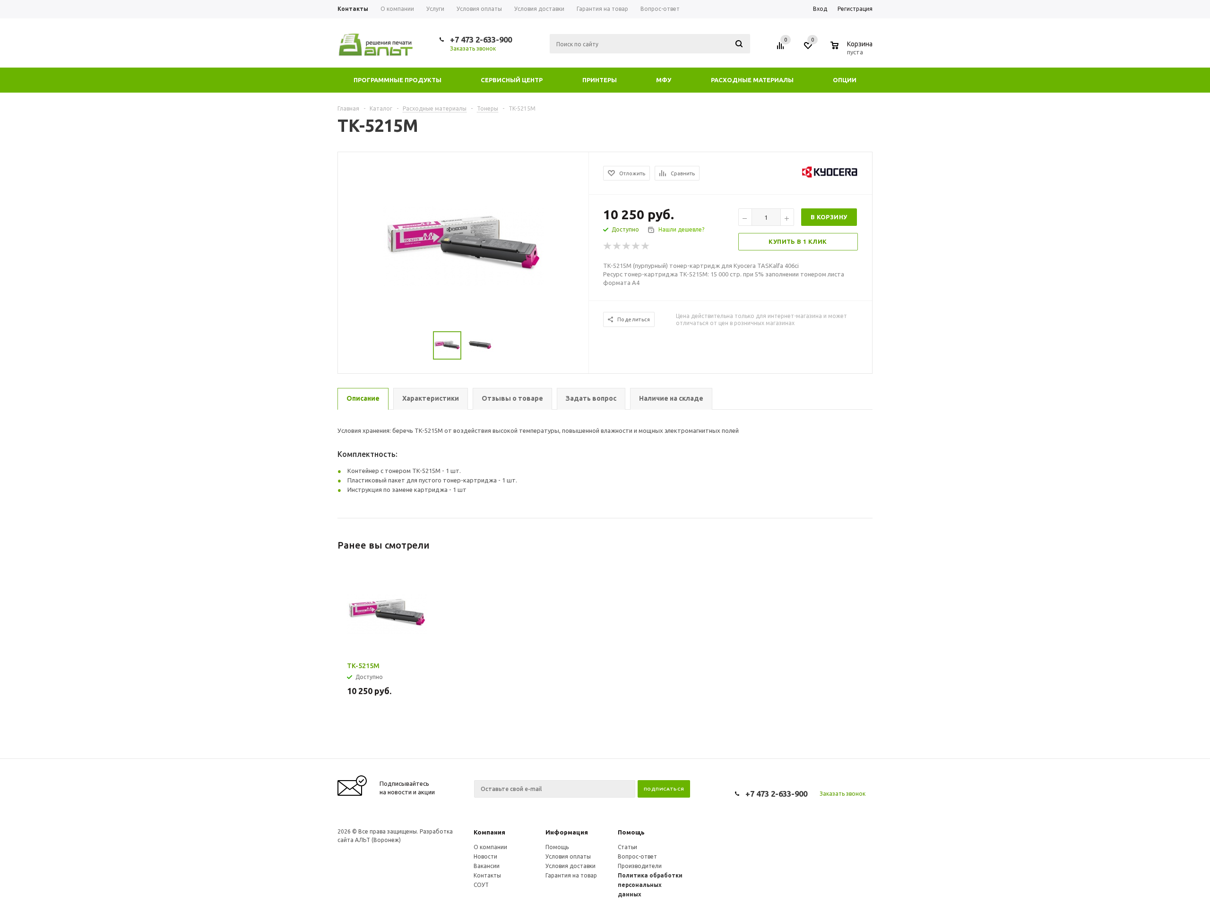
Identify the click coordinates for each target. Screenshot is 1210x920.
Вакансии (487, 866)
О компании (490, 847)
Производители (640, 866)
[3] (626, 246)
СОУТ (481, 885)
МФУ (663, 80)
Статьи (627, 847)
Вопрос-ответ (637, 856)
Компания (489, 832)
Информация (566, 832)
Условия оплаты (568, 856)
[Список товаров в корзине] (853, 50)
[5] (645, 246)
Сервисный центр (512, 80)
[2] (617, 246)
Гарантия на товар (571, 875)
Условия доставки (570, 866)
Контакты (487, 875)
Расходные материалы (752, 80)
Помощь (631, 832)
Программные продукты (397, 80)
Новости (485, 856)
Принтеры (599, 80)
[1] (608, 246)
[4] (636, 246)
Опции (844, 80)
